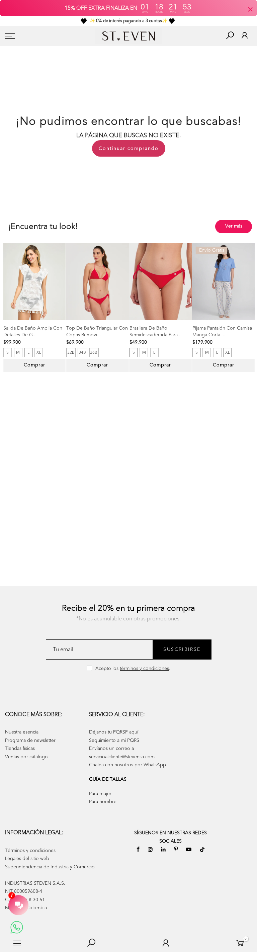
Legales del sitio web (27, 858)
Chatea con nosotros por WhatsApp (127, 765)
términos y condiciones (144, 668)
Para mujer (100, 793)
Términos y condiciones (30, 850)
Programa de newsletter (30, 740)
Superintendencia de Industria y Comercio (50, 867)
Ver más (233, 226)
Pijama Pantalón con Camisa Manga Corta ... (222, 331)
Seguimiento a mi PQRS (114, 740)
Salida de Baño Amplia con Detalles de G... (32, 331)
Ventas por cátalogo (26, 757)
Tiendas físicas (20, 748)
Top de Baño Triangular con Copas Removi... (97, 331)
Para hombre (102, 801)
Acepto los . (132, 668)
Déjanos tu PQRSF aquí (113, 732)
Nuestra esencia (21, 732)
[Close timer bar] (250, 9)
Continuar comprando (129, 148)
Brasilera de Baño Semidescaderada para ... (156, 331)
